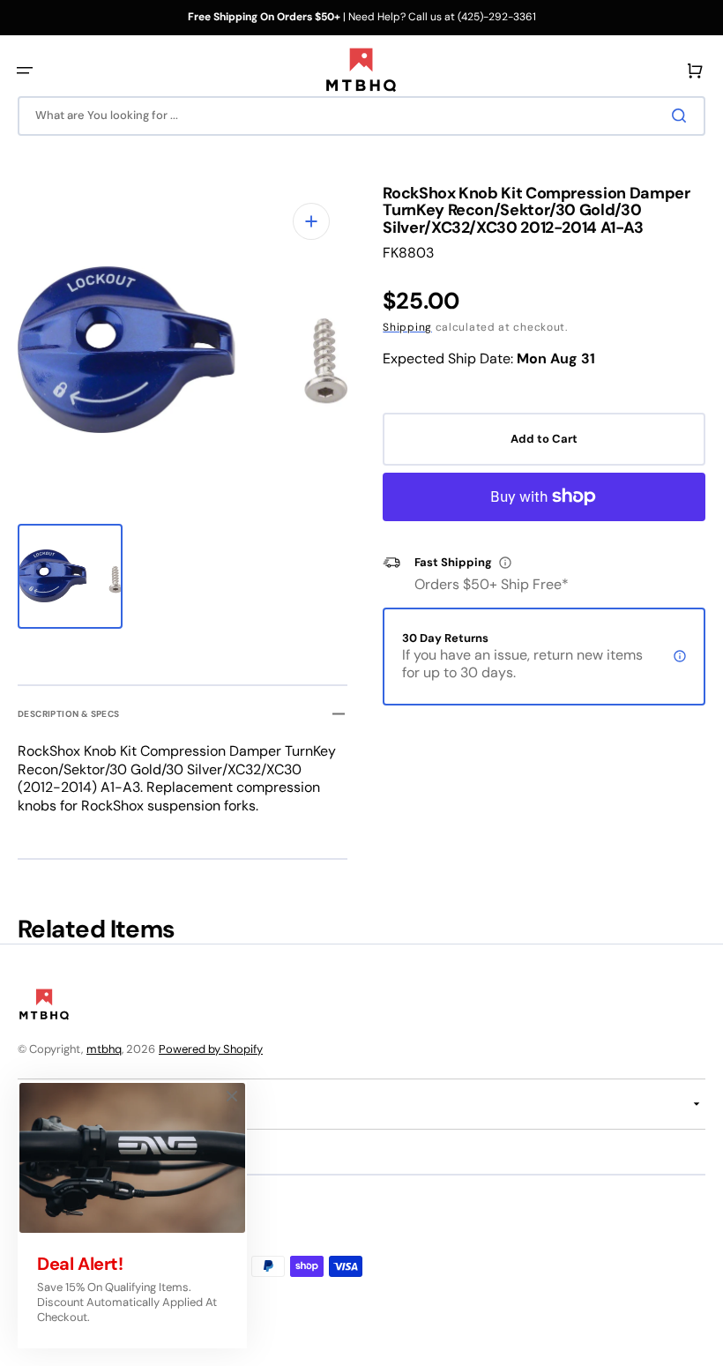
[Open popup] (505, 562)
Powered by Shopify (211, 1048)
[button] (24, 70)
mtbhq (104, 1048)
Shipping (407, 327)
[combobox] (361, 116)
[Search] (682, 115)
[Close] (232, 1096)
